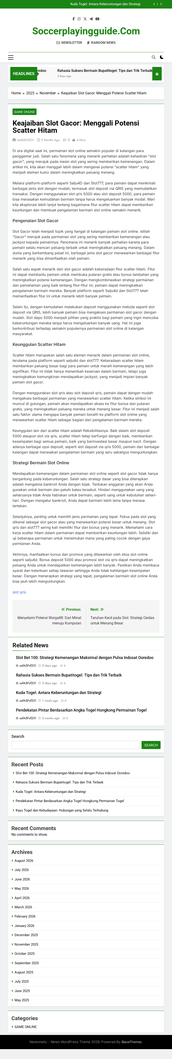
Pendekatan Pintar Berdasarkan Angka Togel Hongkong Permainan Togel (81, 710)
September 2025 (27, 963)
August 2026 (24, 861)
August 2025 (24, 972)
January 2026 (24, 926)
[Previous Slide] (154, 4)
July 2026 (22, 870)
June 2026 (22, 879)
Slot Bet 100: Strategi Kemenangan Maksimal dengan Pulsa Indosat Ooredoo (84, 657)
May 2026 (22, 889)
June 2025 (22, 991)
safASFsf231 (25, 140)
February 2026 (25, 916)
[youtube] (97, 19)
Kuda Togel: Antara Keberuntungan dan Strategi (105, 4)
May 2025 (22, 1000)
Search (17, 736)
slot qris (19, 592)
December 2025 (26, 935)
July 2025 (22, 981)
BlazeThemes (132, 1042)
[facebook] (73, 19)
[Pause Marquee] (157, 73)
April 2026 (22, 898)
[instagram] (79, 19)
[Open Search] (153, 57)
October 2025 (24, 954)
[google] (91, 19)
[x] (85, 19)
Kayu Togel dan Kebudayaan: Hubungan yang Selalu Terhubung (62, 810)
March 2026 (23, 907)
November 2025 (26, 944)
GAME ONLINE (24, 112)
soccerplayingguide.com (86, 31)
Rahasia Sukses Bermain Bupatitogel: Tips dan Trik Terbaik (97, 71)
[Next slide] (161, 4)
